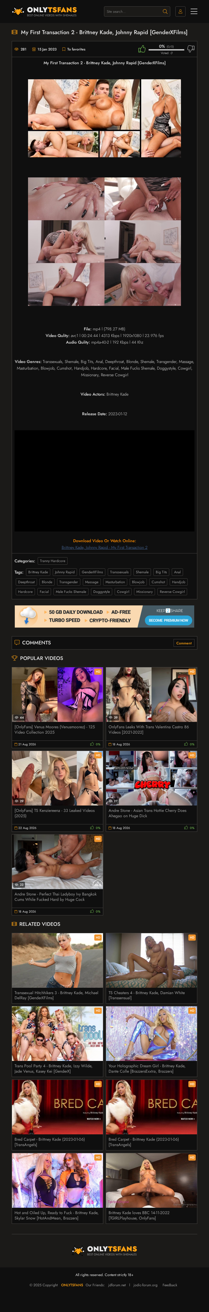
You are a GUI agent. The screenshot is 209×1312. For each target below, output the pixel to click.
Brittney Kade (38, 572)
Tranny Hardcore (52, 560)
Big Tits (161, 572)
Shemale (142, 572)
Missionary (144, 591)
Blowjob (138, 581)
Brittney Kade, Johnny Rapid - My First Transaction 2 (105, 547)
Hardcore (25, 591)
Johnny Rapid (65, 572)
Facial (44, 591)
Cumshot (158, 581)
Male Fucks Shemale (71, 591)
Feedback (170, 1285)
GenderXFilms (92, 572)
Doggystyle (101, 591)
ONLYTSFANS (72, 1285)
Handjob (178, 581)
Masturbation (115, 581)
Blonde (47, 581)
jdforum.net (117, 1285)
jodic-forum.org (146, 1285)
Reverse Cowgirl (172, 591)
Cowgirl (123, 591)
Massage (91, 581)
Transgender (68, 581)
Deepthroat (26, 581)
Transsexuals (119, 572)
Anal (177, 572)
